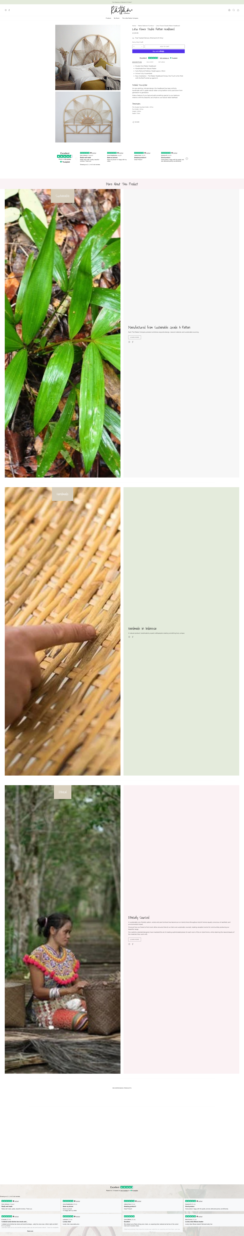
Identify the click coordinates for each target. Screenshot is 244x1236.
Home (134, 26)
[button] (234, 10)
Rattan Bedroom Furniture (146, 26)
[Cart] (238, 10)
